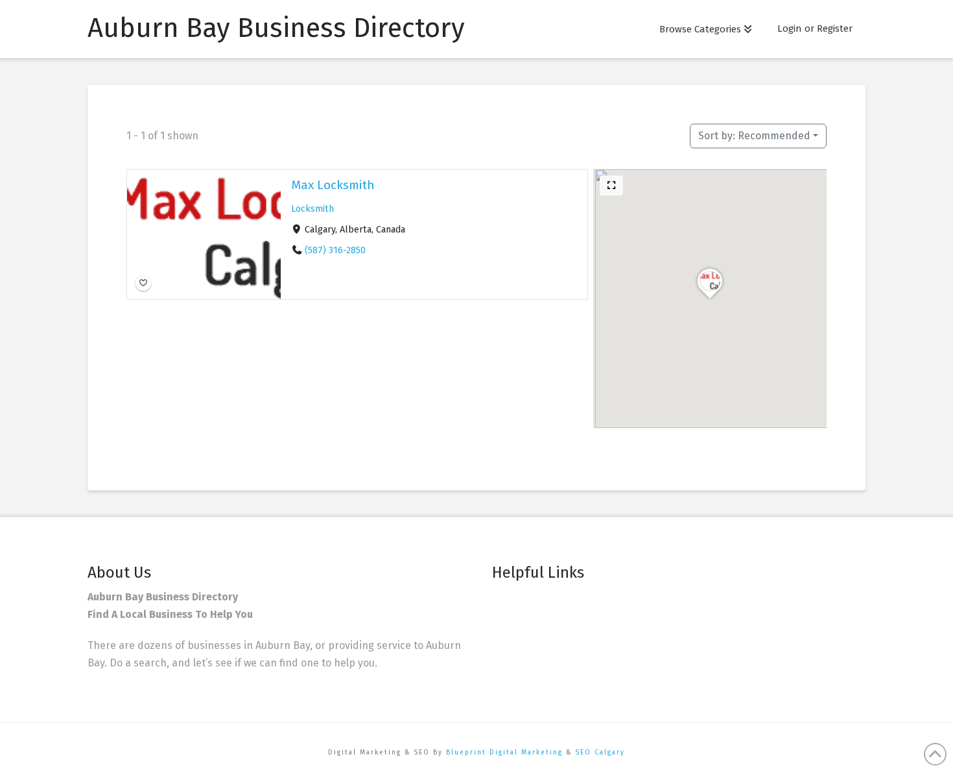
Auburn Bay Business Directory (276, 27)
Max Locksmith (333, 184)
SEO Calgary (600, 752)
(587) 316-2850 (335, 250)
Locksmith (312, 208)
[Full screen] (611, 186)
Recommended (754, 136)
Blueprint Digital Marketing (504, 752)
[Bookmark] (143, 283)
